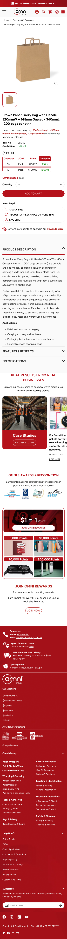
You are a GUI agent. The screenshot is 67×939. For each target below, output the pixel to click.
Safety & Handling (44, 820)
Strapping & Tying (10, 789)
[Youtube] (26, 917)
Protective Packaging (46, 766)
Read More (54, 459)
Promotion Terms (10, 869)
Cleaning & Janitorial (45, 824)
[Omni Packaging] (20, 12)
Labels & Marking (44, 785)
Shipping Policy (9, 859)
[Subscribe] (60, 905)
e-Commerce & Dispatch (47, 801)
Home (6, 20)
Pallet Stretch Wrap (12, 766)
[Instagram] (11, 917)
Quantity (7, 184)
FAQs (5, 844)
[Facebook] (4, 917)
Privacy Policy (9, 874)
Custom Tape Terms (11, 879)
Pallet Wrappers (10, 761)
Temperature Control (46, 809)
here (31, 646)
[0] (50, 12)
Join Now (33, 610)
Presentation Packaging (23, 20)
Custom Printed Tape (13, 770)
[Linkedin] (19, 917)
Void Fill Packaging (45, 770)
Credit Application (11, 849)
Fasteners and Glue (11, 812)
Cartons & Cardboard (46, 774)
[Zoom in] (56, 83)
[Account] (36, 11)
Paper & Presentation (46, 789)
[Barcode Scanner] (62, 12)
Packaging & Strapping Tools (16, 793)
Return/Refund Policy (12, 864)
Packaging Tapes (10, 808)
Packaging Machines (45, 805)
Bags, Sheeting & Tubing (13, 824)
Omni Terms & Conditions (14, 854)
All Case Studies (24, 442)
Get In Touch (8, 839)
